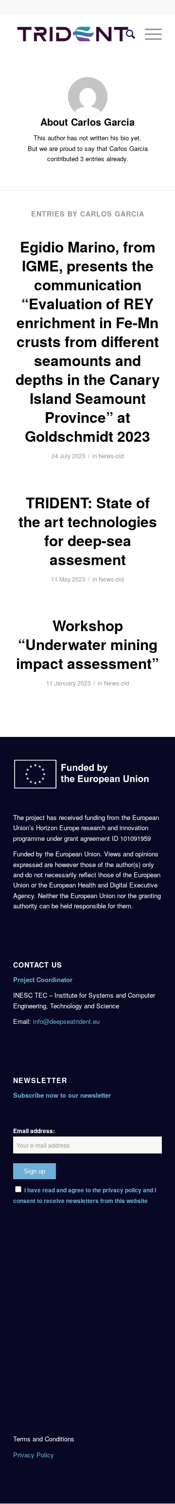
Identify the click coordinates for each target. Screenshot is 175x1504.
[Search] (125, 33)
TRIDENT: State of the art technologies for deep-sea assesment (87, 530)
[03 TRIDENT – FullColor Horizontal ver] (72, 33)
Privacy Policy (33, 1454)
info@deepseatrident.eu (66, 1021)
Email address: (34, 1131)
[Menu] (148, 33)
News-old (111, 455)
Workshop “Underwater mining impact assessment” (87, 644)
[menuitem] (125, 33)
